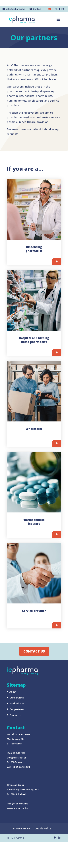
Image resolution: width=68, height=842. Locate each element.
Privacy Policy (21, 828)
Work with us (16, 703)
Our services (16, 697)
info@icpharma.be (17, 803)
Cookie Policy (43, 828)
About (12, 691)
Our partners (16, 709)
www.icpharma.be (17, 808)
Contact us (34, 651)
